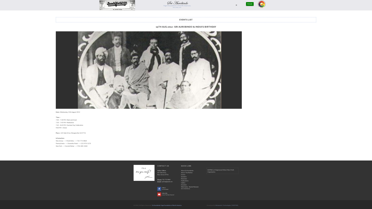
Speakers (184, 176)
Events (183, 174)
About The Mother (187, 172)
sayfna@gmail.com (167, 181)
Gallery (183, 183)
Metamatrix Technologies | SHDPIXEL (226, 205)
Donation (184, 185)
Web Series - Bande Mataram (190, 187)
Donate (249, 4)
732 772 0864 (166, 179)
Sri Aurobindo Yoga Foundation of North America (167, 205)
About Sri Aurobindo (187, 170)
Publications (185, 181)
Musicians (184, 178)
